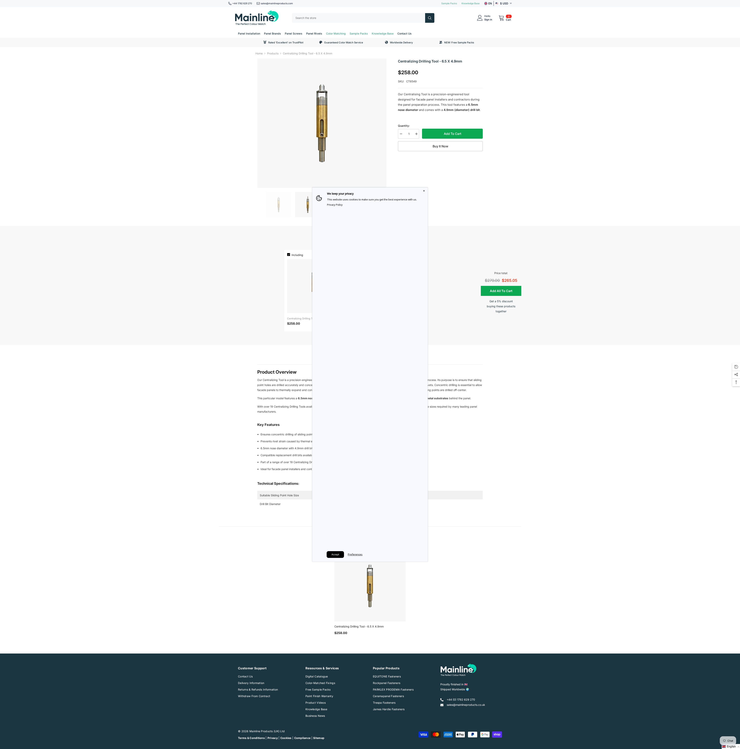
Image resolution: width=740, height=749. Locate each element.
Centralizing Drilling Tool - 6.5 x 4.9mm (359, 626)
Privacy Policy (335, 204)
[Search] (363, 18)
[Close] (424, 191)
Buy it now (440, 146)
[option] (322, 123)
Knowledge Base (471, 3)
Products (272, 53)
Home (259, 53)
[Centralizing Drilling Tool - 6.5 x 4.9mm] (370, 585)
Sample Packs (449, 3)
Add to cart (452, 134)
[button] (731, 746)
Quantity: (404, 125)
